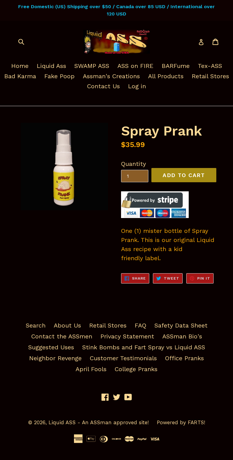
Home (20, 65)
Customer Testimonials (123, 358)
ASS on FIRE (135, 65)
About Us (67, 325)
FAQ (140, 325)
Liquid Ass (51, 65)
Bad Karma (20, 76)
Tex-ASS (210, 65)
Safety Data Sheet (181, 325)
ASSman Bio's (182, 336)
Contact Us (103, 86)
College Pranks (136, 369)
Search (36, 325)
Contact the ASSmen (61, 336)
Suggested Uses (51, 347)
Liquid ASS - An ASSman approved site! (99, 422)
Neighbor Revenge (55, 358)
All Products (166, 76)
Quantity (133, 163)
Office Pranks (184, 358)
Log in (137, 86)
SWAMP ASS (91, 65)
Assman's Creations (111, 76)
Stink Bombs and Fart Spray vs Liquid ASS (143, 347)
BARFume (176, 65)
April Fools (91, 369)
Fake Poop (59, 76)
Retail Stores (210, 76)
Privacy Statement (127, 336)
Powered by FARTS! (181, 422)
